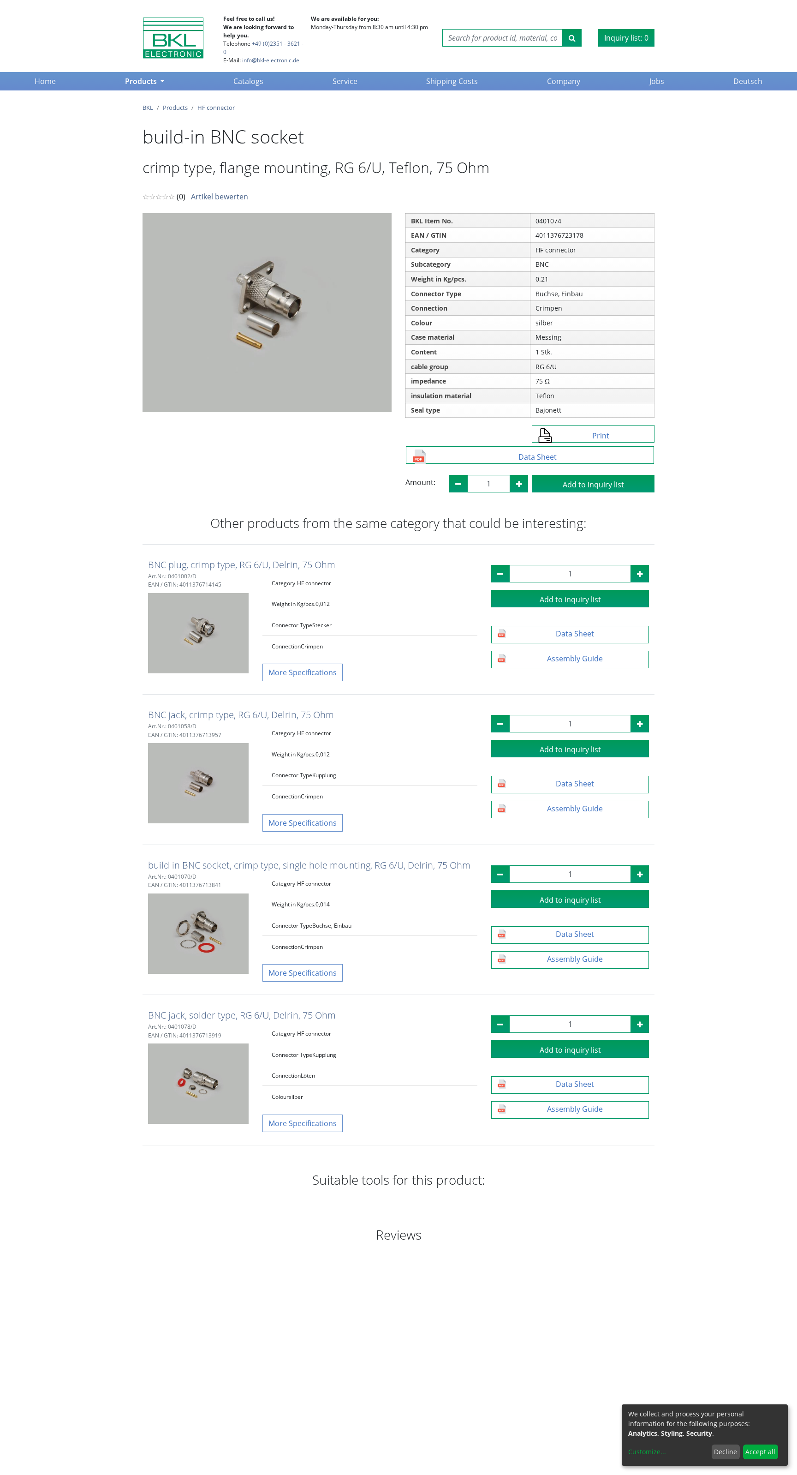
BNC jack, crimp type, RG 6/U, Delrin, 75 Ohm (241, 714)
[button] (302, 672)
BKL (148, 107)
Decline (725, 1451)
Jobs (656, 81)
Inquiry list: (626, 38)
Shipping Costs (452, 81)
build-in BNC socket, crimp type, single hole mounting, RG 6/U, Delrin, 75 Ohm (309, 865)
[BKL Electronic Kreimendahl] (173, 38)
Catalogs (248, 81)
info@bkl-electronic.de (270, 60)
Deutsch (747, 81)
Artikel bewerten (219, 197)
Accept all (760, 1451)
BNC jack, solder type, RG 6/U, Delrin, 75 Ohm (242, 1015)
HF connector (216, 107)
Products (142, 81)
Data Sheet (537, 457)
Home (47, 81)
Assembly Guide (575, 659)
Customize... (647, 1451)
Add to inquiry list (593, 485)
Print (600, 436)
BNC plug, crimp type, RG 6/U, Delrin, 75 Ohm (241, 564)
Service (345, 81)
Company (563, 81)
